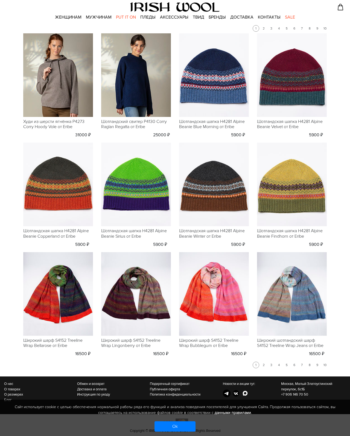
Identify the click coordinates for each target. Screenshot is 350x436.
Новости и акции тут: (239, 384)
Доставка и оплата (92, 389)
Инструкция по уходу (93, 394)
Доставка (241, 17)
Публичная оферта (165, 389)
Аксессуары (174, 17)
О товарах (12, 389)
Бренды (217, 17)
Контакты (269, 17)
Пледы (148, 17)
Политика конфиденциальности (175, 394)
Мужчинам (99, 17)
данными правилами (233, 412)
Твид (198, 17)
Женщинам (68, 17)
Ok (175, 426)
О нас (8, 384)
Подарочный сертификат (169, 384)
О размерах (13, 394)
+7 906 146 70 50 (294, 394)
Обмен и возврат (90, 384)
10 (324, 28)
